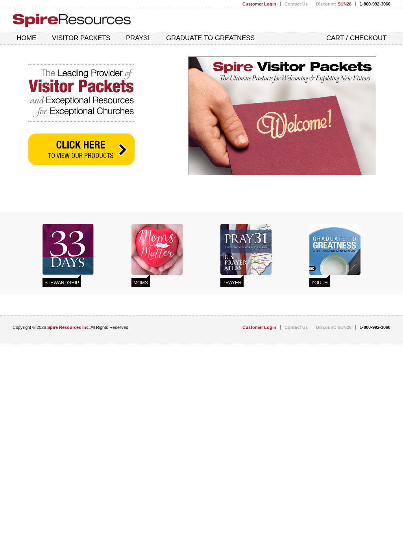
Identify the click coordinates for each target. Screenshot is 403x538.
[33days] (68, 249)
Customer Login (259, 4)
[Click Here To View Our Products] (81, 149)
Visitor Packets (81, 38)
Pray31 (138, 38)
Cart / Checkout (356, 38)
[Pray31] (246, 249)
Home (26, 38)
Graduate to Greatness (210, 38)
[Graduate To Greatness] (334, 249)
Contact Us (296, 4)
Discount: (333, 4)
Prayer (232, 283)
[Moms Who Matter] (157, 249)
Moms (140, 283)
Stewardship (61, 283)
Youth (319, 283)
